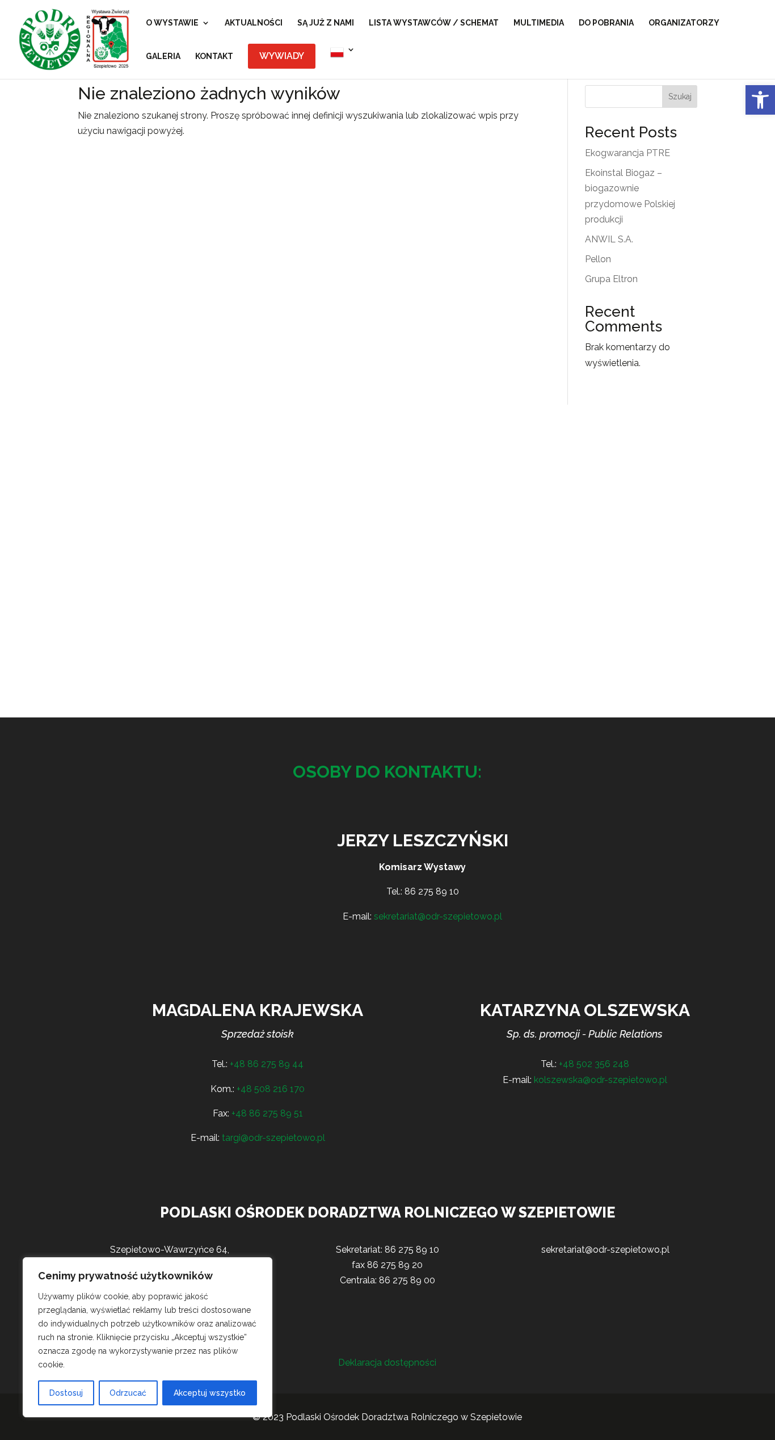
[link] (760, 100)
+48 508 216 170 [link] (271, 1089)
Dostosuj (66, 1392)
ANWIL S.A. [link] (609, 239)
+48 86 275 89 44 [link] (267, 1064)
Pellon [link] (598, 259)
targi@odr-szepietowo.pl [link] (273, 1137)
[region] (147, 1337)
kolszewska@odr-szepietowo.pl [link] (600, 1079)
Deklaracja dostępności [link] (387, 1362)
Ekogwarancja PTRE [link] (627, 153)
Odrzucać (127, 1392)
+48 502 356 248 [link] (594, 1064)
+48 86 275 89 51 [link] (267, 1113)
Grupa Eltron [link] (611, 279)
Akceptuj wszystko (210, 1392)
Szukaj (680, 96)
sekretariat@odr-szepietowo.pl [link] (438, 916)
